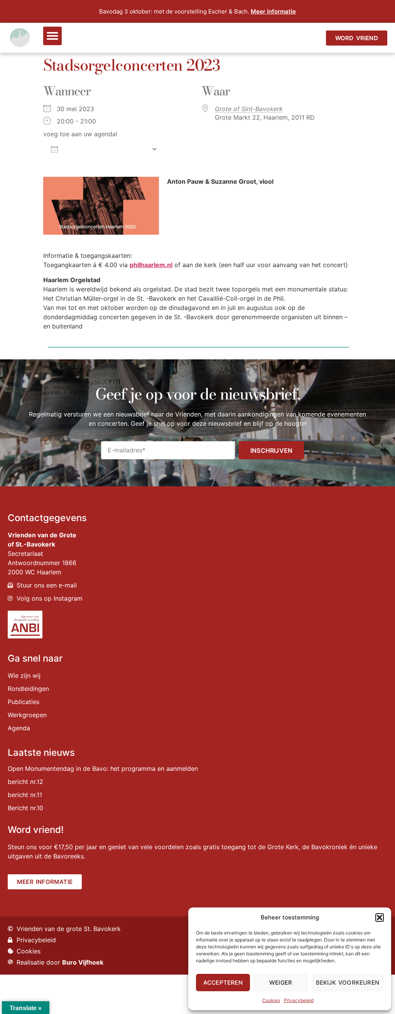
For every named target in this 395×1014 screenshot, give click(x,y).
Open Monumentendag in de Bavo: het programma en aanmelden (103, 768)
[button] (379, 917)
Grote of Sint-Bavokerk (249, 109)
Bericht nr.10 (25, 808)
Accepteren (223, 982)
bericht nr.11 (25, 795)
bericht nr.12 (25, 781)
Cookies (271, 1000)
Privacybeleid (299, 1000)
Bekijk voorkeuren (347, 982)
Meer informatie (273, 11)
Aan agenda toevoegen (105, 149)
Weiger (280, 982)
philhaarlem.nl (151, 265)
